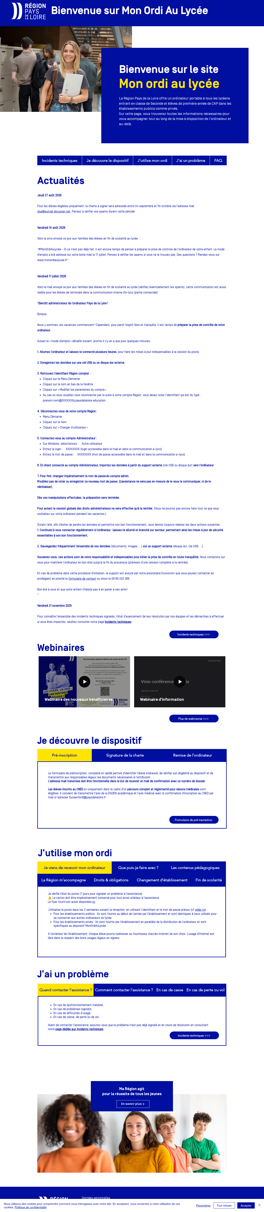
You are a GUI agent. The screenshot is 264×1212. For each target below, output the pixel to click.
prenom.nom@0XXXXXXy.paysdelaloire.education (74, 400)
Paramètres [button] (203, 1205)
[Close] (259, 1205)
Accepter (246, 1205)
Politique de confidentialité (31, 1207)
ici (93, 902)
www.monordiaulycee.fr (52, 260)
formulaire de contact (82, 578)
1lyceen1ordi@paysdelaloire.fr (87, 797)
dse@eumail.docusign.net (53, 211)
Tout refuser (224, 1205)
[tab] (64, 755)
